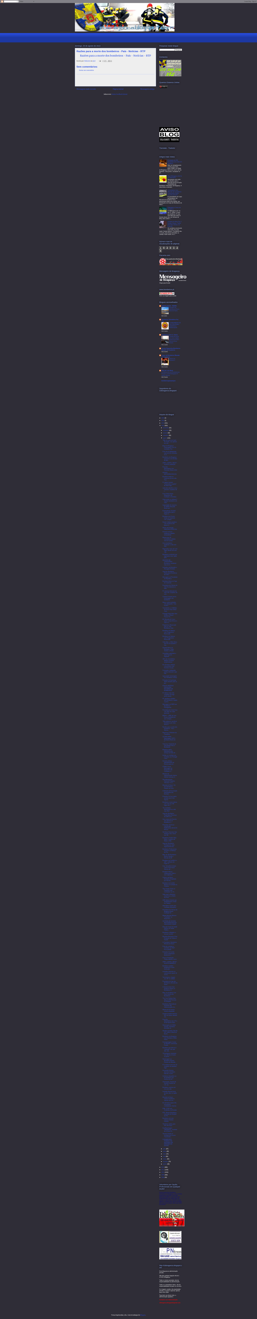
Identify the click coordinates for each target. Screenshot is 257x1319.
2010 (163, 1172)
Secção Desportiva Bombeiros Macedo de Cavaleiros (170, 349)
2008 (163, 1177)
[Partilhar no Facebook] (109, 61)
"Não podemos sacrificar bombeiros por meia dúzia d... (170, 723)
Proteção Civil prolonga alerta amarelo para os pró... (170, 681)
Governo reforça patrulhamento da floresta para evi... (169, 762)
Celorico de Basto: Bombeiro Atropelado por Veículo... (169, 879)
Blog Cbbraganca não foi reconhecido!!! (175, 176)
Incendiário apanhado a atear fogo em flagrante (169, 655)
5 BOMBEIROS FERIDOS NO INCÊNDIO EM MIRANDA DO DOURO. (168, 1142)
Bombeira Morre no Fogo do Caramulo (170, 582)
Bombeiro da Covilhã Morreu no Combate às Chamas (170, 884)
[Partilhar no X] (107, 61)
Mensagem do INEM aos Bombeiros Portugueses (170, 705)
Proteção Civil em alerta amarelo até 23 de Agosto (169, 798)
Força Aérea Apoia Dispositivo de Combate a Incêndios (169, 495)
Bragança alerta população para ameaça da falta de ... (170, 751)
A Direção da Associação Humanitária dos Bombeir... (170, 792)
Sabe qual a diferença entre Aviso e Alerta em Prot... (169, 896)
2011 (163, 1169)
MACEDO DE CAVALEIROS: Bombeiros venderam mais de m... (169, 562)
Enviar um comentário (86, 70)
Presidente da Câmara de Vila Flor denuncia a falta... (170, 587)
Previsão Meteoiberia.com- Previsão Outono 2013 (170, 468)
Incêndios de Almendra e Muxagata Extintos (170, 568)
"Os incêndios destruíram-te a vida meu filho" (169, 809)
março (165, 1159)
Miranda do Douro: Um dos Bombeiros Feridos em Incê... (169, 786)
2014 (163, 423)
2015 (163, 420)
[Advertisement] (111, 37)
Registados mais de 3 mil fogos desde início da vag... (170, 550)
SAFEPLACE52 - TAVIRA (169, 306)
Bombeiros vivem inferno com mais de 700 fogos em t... (170, 803)
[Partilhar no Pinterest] (111, 61)
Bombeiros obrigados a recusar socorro (169, 933)
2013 (163, 425)
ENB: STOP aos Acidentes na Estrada (170, 1109)
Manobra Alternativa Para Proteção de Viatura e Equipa (170, 938)
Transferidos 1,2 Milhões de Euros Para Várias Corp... (170, 609)
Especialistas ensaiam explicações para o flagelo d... (169, 512)
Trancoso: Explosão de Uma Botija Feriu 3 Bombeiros (169, 745)
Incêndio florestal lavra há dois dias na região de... (170, 1093)
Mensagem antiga (147, 89)
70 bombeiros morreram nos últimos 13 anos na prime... (169, 1055)
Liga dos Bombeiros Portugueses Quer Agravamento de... (169, 845)
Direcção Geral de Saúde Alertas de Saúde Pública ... (170, 928)
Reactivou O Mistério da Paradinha (170, 733)
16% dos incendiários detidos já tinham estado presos (169, 660)
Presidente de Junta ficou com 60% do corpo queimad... (170, 711)
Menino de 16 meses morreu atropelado (169, 1010)
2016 (163, 418)
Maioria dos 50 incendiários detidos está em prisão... (169, 539)
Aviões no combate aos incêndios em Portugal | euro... (170, 757)
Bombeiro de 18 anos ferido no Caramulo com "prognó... (169, 518)
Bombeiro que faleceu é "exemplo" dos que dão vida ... (169, 1049)
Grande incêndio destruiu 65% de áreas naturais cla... (170, 1015)
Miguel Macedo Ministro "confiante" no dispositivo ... (169, 917)
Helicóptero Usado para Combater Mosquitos (169, 906)
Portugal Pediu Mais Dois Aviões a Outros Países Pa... (170, 615)
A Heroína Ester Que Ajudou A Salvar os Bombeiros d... (169, 988)
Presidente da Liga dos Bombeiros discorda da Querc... (170, 983)
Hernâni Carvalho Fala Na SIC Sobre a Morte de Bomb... (170, 1032)
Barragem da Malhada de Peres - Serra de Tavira (174, 309)
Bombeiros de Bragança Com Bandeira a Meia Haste (170, 1038)
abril (164, 1156)
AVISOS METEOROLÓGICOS (170, 473)
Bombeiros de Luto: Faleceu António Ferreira (168, 1119)
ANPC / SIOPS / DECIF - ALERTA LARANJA (170, 463)
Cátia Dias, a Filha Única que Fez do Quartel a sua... (170, 643)
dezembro (166, 428)
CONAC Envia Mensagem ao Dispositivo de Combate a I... (167, 769)
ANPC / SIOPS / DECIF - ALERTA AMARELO (170, 962)
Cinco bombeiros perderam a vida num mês (169, 544)
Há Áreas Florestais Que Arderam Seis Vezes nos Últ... (170, 833)
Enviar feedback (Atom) (119, 94)
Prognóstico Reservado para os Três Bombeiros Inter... (169, 626)
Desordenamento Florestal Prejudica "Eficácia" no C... (169, 781)
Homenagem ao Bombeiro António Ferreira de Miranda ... (170, 1060)
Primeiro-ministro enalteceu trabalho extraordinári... (169, 533)
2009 (163, 1175)
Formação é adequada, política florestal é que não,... (170, 672)
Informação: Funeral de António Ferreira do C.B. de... (169, 1083)
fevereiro (165, 1161)
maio (164, 1154)
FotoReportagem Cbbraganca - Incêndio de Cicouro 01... (170, 1129)
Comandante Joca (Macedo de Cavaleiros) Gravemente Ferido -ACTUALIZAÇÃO (174, 192)
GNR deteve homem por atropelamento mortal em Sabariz (170, 901)
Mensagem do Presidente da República (170, 577)
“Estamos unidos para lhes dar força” (169, 1124)
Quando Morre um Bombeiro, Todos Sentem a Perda (168, 649)
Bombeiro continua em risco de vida (169, 1088)
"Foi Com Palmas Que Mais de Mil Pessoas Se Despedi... (169, 1000)
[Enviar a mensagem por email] (103, 61)
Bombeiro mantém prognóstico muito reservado (168, 967)
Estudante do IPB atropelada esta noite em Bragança (175, 162)
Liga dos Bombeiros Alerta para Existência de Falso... (170, 573)
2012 (163, 1167)
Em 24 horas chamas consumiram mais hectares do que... (169, 666)
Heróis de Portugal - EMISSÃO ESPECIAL (170, 528)
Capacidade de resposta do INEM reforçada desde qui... (170, 506)
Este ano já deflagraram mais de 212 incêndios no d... (170, 453)
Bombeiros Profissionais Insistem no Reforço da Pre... (170, 850)
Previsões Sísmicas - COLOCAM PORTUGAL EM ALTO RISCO (170, 827)
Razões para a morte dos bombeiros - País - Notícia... (170, 728)
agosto (165, 438)
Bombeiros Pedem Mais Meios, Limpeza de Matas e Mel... (169, 839)
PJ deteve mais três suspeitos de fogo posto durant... (168, 694)
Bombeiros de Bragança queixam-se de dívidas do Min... (170, 458)
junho (165, 1151)
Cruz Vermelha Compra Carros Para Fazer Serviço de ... (169, 867)
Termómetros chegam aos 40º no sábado (169, 978)
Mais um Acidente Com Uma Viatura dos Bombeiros (169, 994)
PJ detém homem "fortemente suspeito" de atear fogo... (170, 484)
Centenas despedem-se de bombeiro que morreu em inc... (169, 1077)
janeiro (165, 1164)
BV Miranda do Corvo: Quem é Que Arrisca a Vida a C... (170, 621)
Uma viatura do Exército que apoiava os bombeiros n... (170, 820)
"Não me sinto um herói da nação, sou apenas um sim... (170, 441)
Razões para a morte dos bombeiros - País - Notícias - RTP (110, 51)
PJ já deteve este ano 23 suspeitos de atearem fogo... (170, 1066)
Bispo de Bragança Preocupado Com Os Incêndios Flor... (169, 447)
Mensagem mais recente (86, 89)
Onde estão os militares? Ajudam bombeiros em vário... (170, 501)
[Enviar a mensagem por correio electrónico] (99, 61)
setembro (166, 435)
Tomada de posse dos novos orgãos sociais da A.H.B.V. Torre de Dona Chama (174, 340)
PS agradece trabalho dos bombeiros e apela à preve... (170, 700)
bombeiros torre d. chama (169, 335)
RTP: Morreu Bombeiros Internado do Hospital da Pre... (170, 1114)
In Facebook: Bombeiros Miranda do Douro (170, 943)
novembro (166, 430)
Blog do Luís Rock (167, 370)
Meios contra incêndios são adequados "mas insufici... (169, 604)
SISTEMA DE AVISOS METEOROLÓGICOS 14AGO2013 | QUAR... (170, 922)
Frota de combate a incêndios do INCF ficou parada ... (169, 948)
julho (164, 1149)
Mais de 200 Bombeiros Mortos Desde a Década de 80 (169, 856)
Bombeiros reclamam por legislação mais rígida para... (170, 556)
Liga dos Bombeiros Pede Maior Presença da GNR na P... (170, 815)
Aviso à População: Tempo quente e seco (170, 958)
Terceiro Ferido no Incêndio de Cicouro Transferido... (169, 1135)
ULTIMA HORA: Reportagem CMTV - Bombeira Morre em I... (169, 739)
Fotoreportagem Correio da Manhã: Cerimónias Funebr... (170, 1043)
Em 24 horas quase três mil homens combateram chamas (169, 1104)
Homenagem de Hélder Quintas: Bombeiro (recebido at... (169, 1026)
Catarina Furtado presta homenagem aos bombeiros (169, 598)
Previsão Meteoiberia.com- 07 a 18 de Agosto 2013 (170, 1021)
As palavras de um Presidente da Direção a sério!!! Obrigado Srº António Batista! (170, 373)
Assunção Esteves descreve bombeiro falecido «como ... (169, 1072)
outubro (165, 433)
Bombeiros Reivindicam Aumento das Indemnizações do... (169, 1005)
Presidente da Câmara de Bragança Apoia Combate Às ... (170, 911)
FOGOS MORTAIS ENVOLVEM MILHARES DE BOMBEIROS (168, 688)
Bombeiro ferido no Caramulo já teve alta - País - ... (170, 478)
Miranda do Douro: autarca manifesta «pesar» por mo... (168, 1098)
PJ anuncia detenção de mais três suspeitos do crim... (170, 592)
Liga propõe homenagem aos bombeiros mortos (170, 676)
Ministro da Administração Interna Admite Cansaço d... (170, 775)
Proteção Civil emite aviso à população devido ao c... (169, 953)
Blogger (142, 1315)
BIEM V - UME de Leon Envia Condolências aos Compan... (169, 717)
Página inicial (118, 89)
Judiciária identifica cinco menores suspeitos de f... (170, 489)
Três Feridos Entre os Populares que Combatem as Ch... (169, 890)
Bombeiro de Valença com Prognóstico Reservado (169, 632)
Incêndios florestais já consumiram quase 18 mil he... (170, 973)
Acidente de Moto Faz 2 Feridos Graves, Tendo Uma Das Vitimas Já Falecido (175, 224)
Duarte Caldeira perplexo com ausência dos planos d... (170, 523)
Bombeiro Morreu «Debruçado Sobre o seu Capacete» (169, 873)
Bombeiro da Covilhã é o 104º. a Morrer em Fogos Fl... (170, 862)
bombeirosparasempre (168, 381)
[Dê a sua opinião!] (105, 61)
